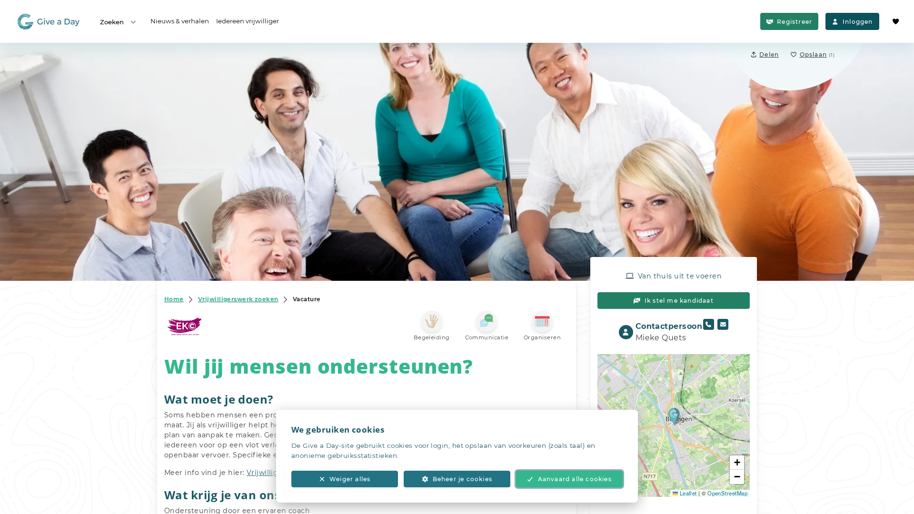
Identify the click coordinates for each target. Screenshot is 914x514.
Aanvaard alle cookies (575, 479)
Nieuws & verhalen (179, 21)
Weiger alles (349, 479)
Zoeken (112, 22)
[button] (674, 415)
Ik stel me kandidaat (679, 300)
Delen (769, 54)
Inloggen (858, 21)
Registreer (794, 21)
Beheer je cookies (462, 479)
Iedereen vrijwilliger (247, 21)
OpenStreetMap (727, 493)
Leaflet (687, 493)
